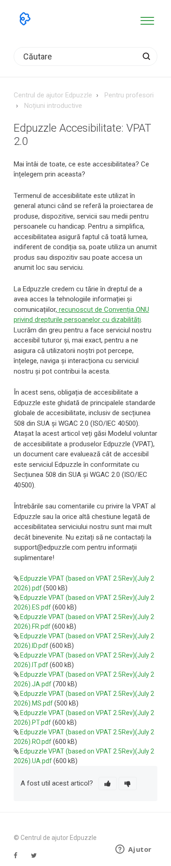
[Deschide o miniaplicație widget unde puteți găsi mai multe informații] (133, 850)
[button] (147, 19)
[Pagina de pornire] (25, 18)
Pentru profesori (129, 95)
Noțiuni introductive (53, 106)
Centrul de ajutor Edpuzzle (53, 95)
